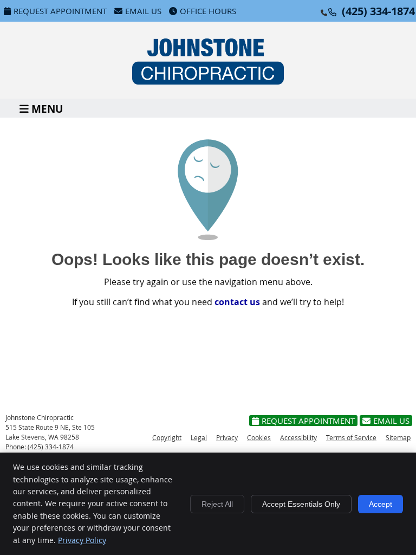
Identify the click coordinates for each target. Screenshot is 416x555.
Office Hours (208, 10)
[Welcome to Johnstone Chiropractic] (208, 81)
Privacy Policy (82, 540)
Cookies (259, 437)
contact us (237, 302)
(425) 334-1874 (378, 11)
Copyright (166, 437)
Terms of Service (351, 437)
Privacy (227, 437)
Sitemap (398, 437)
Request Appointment (60, 10)
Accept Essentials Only (301, 504)
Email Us (143, 10)
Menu (47, 108)
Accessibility (298, 437)
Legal (199, 437)
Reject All (217, 504)
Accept (380, 504)
